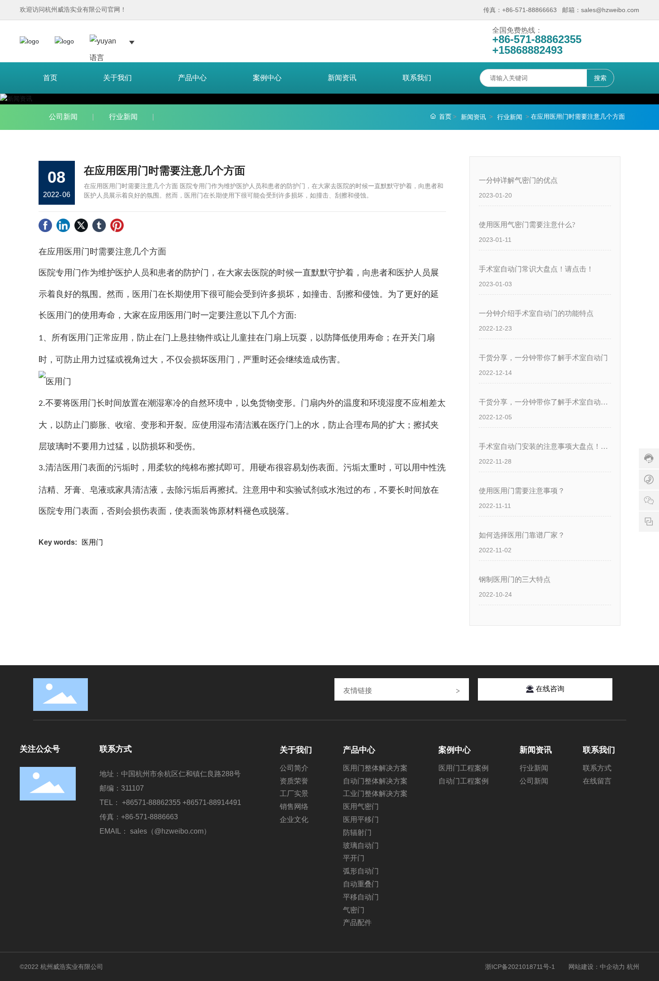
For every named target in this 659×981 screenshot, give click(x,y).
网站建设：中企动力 (596, 966)
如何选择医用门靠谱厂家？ (522, 535)
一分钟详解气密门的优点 (518, 180)
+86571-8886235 (149, 802)
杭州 (633, 966)
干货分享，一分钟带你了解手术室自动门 (543, 357)
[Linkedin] (63, 225)
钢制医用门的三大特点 (515, 579)
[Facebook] (45, 225)
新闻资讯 (473, 116)
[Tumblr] (99, 225)
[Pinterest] (117, 225)
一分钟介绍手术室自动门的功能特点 (536, 313)
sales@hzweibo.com (610, 9)
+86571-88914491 (211, 802)
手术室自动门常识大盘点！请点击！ (536, 269)
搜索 (600, 78)
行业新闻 (123, 116)
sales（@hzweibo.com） (170, 831)
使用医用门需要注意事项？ (522, 491)
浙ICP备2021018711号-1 (520, 966)
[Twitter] (81, 225)
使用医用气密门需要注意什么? (527, 224)
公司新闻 (63, 116)
